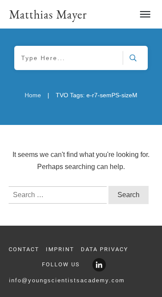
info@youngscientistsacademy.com (67, 280)
